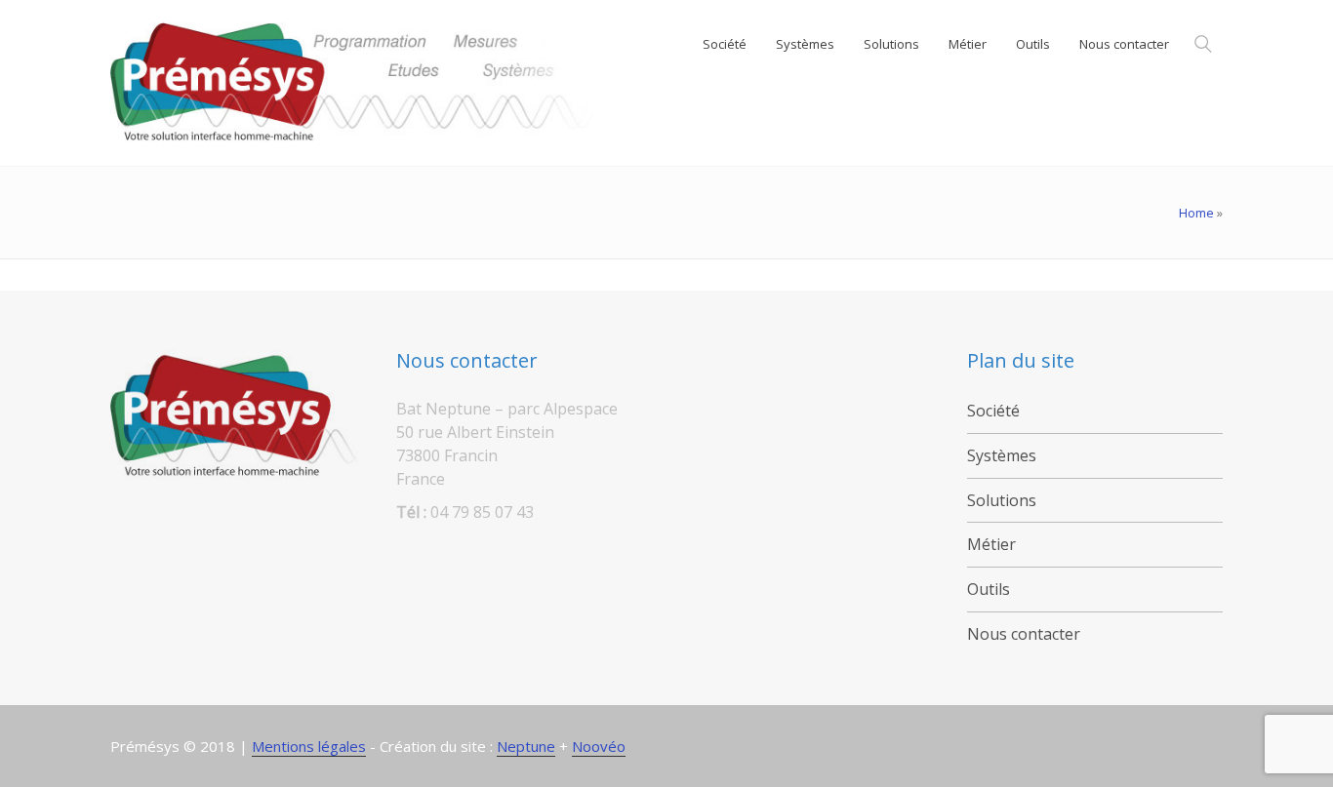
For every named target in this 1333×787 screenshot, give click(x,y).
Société (993, 410)
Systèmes (1001, 455)
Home (1196, 212)
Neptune (526, 746)
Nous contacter (1023, 634)
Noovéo (599, 746)
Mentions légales (309, 746)
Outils (988, 589)
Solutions (1001, 500)
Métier (991, 544)
